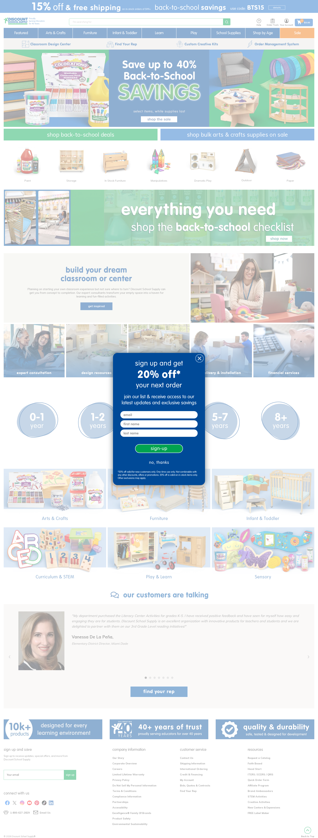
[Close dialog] (199, 358)
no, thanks (159, 462)
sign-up (159, 448)
